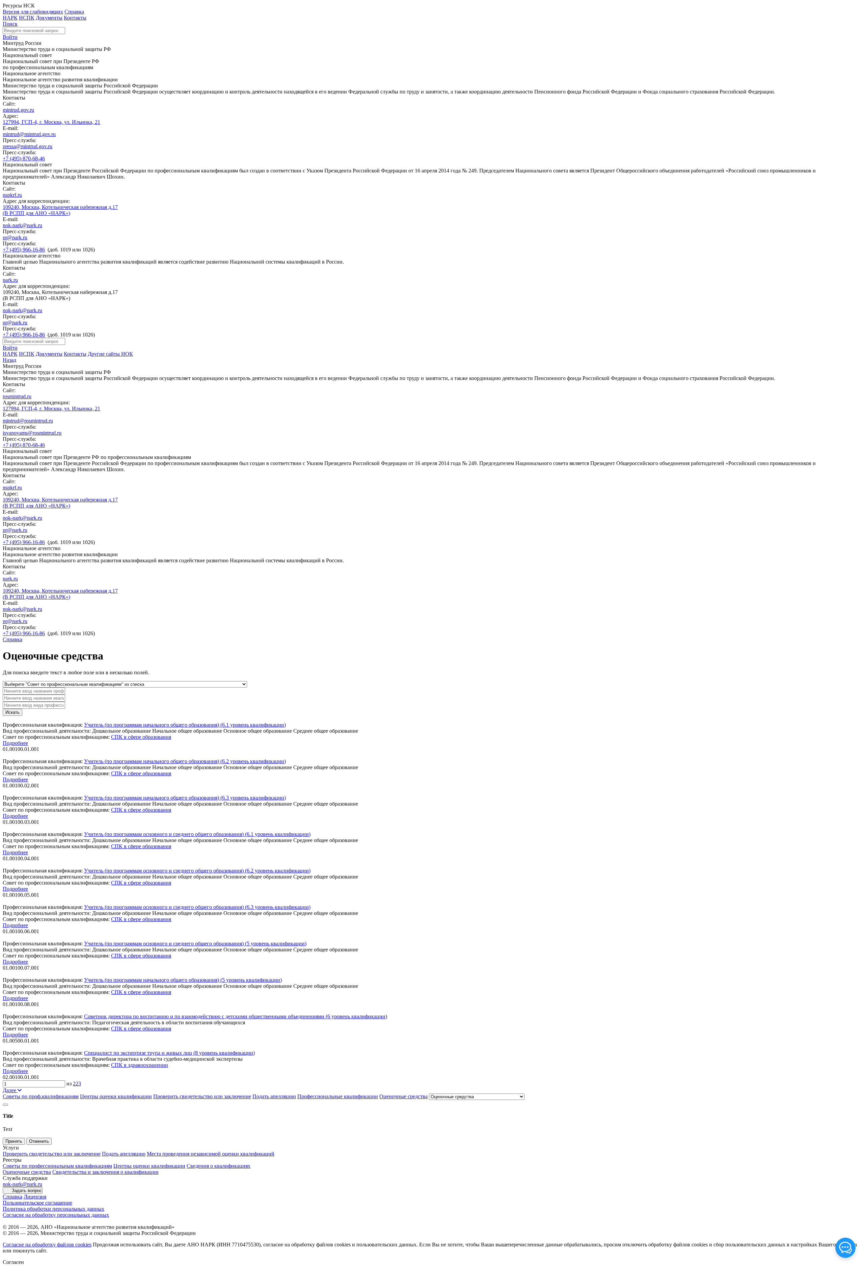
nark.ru (10, 280)
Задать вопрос (27, 1190)
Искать (12, 712)
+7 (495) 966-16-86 (24, 249)
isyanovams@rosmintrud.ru (32, 433)
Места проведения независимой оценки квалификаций (210, 1154)
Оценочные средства (403, 1096)
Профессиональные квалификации (337, 1096)
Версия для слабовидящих (33, 12)
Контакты (75, 18)
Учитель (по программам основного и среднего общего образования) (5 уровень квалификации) (195, 943)
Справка (74, 12)
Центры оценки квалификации (116, 1096)
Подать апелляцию (274, 1096)
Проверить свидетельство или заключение (202, 1096)
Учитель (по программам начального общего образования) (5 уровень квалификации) (183, 980)
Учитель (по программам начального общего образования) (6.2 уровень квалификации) (185, 761)
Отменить (39, 1141)
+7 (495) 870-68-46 (24, 158)
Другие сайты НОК (110, 354)
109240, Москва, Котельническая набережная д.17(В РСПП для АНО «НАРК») (60, 210)
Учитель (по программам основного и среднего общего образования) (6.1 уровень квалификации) (197, 834)
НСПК (26, 18)
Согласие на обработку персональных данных (56, 1215)
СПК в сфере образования (141, 737)
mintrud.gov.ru (18, 110)
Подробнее (15, 743)
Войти (10, 37)
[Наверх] (5, 1105)
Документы (49, 18)
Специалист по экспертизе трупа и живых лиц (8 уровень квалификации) (169, 1053)
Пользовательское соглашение (37, 1203)
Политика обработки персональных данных (53, 1209)
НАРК (10, 18)
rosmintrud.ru (17, 396)
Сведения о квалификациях (218, 1166)
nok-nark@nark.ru (22, 225)
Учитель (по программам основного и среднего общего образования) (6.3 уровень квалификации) (197, 907)
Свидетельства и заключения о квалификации (105, 1172)
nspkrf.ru (12, 195)
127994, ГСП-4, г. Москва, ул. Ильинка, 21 (51, 122)
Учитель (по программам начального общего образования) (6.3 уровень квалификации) (185, 798)
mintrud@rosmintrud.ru (28, 421)
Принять (13, 1141)
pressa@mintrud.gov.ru (27, 146)
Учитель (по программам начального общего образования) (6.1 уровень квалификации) (185, 725)
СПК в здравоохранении (139, 1065)
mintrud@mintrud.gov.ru (29, 134)
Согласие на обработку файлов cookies (47, 1244)
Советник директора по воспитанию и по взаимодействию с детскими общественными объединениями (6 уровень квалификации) (235, 1016)
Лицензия (35, 1196)
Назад (9, 360)
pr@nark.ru (15, 237)
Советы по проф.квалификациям (41, 1096)
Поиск (10, 24)
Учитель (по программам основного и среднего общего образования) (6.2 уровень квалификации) (197, 870)
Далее (10, 1090)
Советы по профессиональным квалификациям (57, 1166)
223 (77, 1083)
